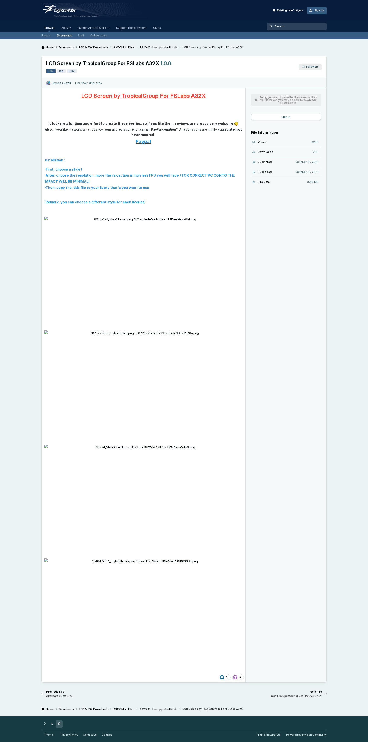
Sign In (286, 116)
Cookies (107, 734)
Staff (81, 35)
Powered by (306, 734)
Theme (49, 734)
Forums (46, 35)
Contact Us (90, 734)
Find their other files (88, 83)
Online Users (98, 35)
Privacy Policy (69, 734)
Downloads (64, 35)
